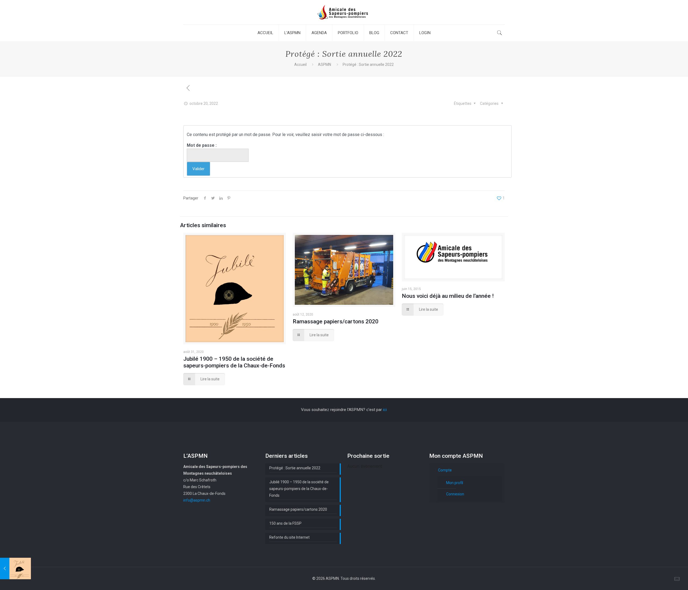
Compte (445, 470)
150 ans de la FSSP (285, 523)
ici (385, 409)
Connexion (455, 494)
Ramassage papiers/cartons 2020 (335, 321)
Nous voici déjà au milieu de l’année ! (448, 296)
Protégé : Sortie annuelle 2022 (294, 468)
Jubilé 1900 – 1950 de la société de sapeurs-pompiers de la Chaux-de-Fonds (234, 362)
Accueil (300, 64)
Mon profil (454, 483)
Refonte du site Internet (289, 537)
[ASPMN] (344, 12)
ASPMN (324, 64)
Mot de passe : (202, 145)
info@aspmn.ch (196, 500)
